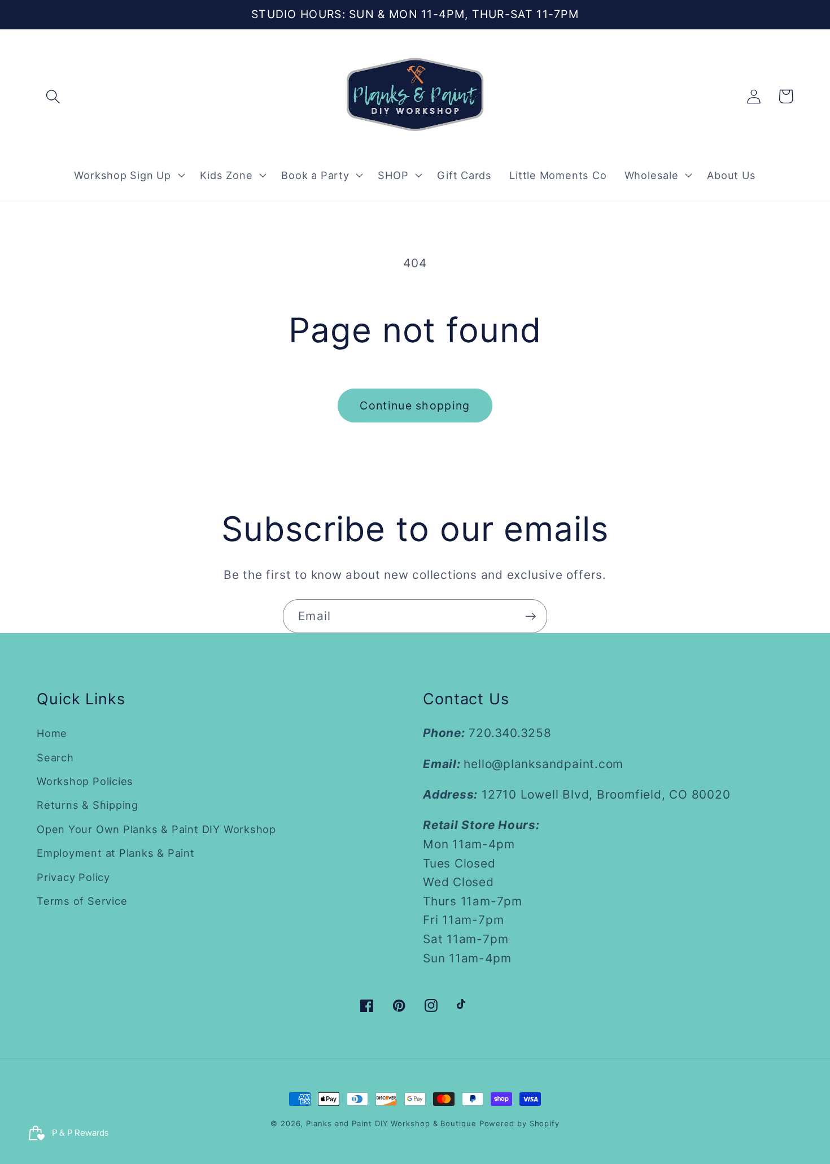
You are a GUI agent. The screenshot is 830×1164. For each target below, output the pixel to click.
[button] (53, 96)
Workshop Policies (85, 781)
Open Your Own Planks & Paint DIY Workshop (156, 829)
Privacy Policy (73, 877)
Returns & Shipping (87, 805)
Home (52, 733)
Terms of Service (82, 901)
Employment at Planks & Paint (116, 853)
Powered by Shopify (519, 1123)
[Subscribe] (530, 616)
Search (55, 757)
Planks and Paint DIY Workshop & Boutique (391, 1123)
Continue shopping (415, 405)
